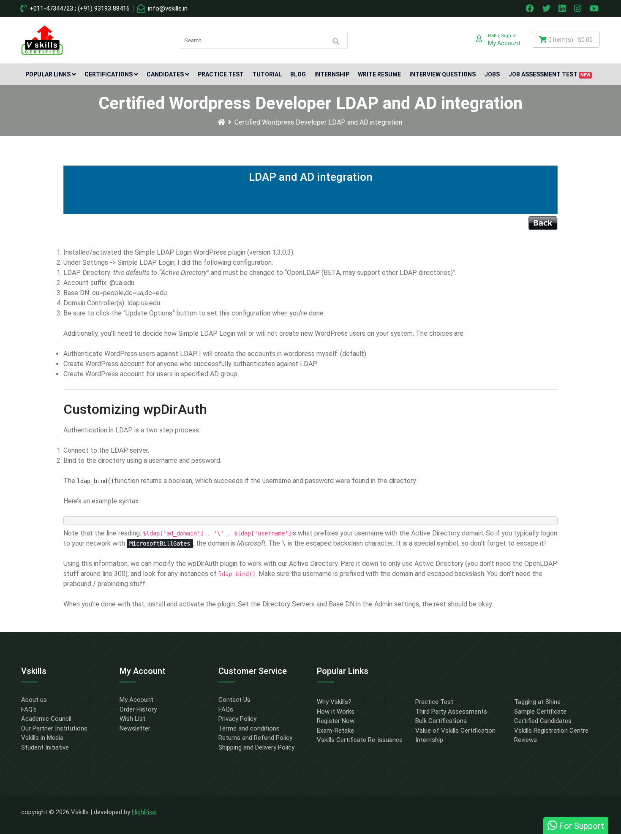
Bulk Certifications (441, 721)
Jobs (492, 74)
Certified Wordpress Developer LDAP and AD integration (318, 122)
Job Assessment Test (549, 74)
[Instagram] (579, 8)
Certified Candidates (543, 721)
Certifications (108, 74)
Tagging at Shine (537, 702)
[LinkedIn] (563, 8)
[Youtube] (595, 8)
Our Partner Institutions (54, 728)
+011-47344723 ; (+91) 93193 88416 (79, 8)
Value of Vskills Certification (455, 730)
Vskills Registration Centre (551, 730)
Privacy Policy (237, 719)
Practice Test (221, 74)
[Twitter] (547, 8)
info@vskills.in (167, 8)
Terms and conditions (249, 728)
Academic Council (46, 719)
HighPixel (144, 812)
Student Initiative (45, 747)
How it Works (335, 711)
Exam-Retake (335, 730)
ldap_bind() (95, 481)
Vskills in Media (42, 738)
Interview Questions (442, 74)
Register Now (335, 721)
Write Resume (379, 74)
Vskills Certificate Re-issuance (360, 740)
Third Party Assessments (451, 711)
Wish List (132, 719)
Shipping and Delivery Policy (256, 747)
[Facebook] (530, 8)
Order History (138, 709)
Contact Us (234, 700)
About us (34, 700)
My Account (136, 700)
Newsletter (135, 728)
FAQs (225, 709)
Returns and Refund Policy (255, 738)
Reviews (525, 740)
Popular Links (48, 74)
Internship (331, 74)
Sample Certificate (540, 711)
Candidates (165, 74)
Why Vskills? (334, 702)
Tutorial (267, 74)
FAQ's (29, 709)
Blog (298, 74)
